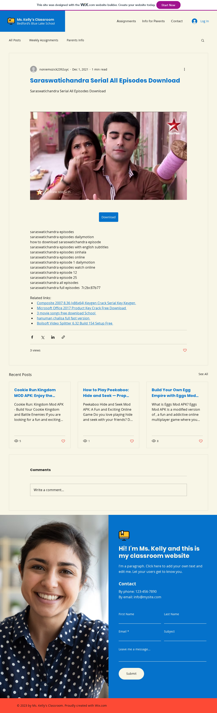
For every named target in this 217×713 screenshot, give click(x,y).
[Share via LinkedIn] (53, 337)
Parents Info (75, 40)
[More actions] (184, 69)
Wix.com (101, 705)
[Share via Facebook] (32, 337)
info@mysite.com (147, 597)
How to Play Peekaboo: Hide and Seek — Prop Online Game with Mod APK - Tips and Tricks (106, 392)
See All (203, 374)
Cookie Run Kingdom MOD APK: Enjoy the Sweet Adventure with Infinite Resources (36, 392)
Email (123, 631)
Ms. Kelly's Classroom (35, 19)
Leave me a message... (134, 649)
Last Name (171, 614)
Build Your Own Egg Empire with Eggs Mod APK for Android (174, 392)
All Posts (15, 40)
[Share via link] (63, 337)
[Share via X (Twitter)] (42, 337)
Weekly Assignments (43, 40)
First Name (126, 614)
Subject (169, 631)
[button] (203, 40)
